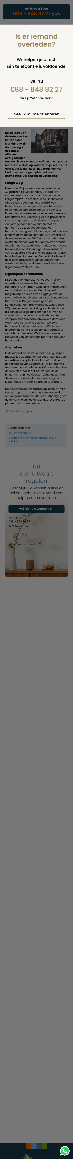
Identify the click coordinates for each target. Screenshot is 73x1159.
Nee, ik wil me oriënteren (36, 114)
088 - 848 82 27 (37, 89)
